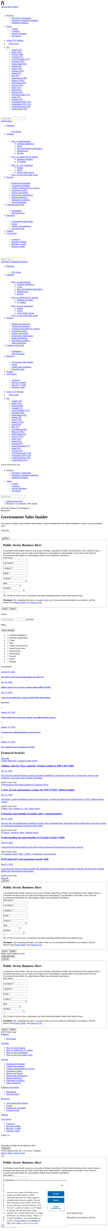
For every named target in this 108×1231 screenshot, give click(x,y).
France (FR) (17, 68)
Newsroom (16, 36)
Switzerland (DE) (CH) (21, 102)
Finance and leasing (20, 193)
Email (6, 573)
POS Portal (16, 131)
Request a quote (18, 246)
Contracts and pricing (15, 204)
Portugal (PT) (17, 92)
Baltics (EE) (17, 52)
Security (20, 153)
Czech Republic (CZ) (21, 59)
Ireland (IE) (16, 73)
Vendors (9, 231)
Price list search (18, 213)
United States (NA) (20, 109)
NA (7, 47)
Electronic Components (21, 18)
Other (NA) (16, 87)
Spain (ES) (16, 97)
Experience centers (19, 190)
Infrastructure (22, 151)
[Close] (5, 538)
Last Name (8, 563)
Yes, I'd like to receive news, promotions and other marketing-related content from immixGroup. (43, 595)
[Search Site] (2, 115)
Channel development (21, 185)
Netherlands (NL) (19, 83)
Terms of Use (36, 602)
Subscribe (5, 530)
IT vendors (21, 161)
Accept (56, 1194)
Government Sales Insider (22, 221)
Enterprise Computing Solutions (25, 20)
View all (4, 878)
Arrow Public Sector (25, 172)
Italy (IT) (15, 76)
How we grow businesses (22, 165)
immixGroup (6, 121)
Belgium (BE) (17, 54)
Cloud (19, 146)
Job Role (7, 588)
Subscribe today (8, 956)
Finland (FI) (17, 66)
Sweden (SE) (17, 99)
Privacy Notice (21, 1221)
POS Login (13, 43)
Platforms (10, 125)
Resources (10, 215)
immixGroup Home (14, 501)
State (5, 583)
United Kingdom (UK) (21, 106)
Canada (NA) (17, 57)
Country (7, 578)
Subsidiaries (17, 210)
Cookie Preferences (56, 1207)
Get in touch (11, 233)
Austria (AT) (17, 49)
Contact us (16, 239)
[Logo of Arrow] (7, 10)
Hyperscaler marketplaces (22, 195)
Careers (15, 29)
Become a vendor (19, 244)
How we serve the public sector (25, 175)
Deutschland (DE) (19, 64)
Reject (55, 1200)
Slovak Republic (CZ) (21, 95)
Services (9, 177)
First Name (8, 558)
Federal (20, 168)
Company (16, 31)
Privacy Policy (20, 602)
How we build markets (21, 141)
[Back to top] (2, 1229)
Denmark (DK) (18, 61)
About (9, 26)
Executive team (18, 228)
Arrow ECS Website (14, 40)
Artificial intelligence (25, 144)
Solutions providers (25, 159)
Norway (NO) (17, 85)
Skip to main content (9, 7)
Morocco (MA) (18, 80)
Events (14, 224)
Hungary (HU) (18, 71)
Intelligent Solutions (20, 23)
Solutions (10, 134)
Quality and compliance (21, 226)
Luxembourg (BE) (19, 78)
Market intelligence (20, 197)
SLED (19, 170)
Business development (21, 183)
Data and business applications (29, 148)
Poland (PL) (17, 90)
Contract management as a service (26, 188)
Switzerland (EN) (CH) (21, 104)
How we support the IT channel (25, 157)
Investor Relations (19, 33)
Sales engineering (19, 202)
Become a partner (19, 242)
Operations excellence (21, 200)
